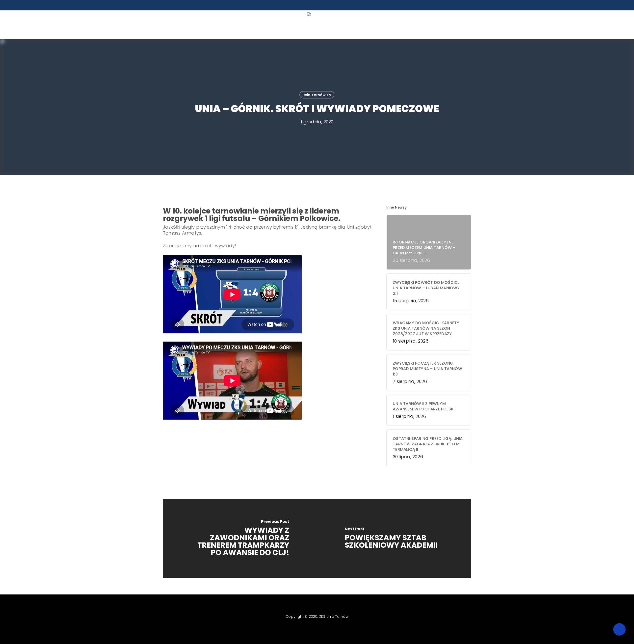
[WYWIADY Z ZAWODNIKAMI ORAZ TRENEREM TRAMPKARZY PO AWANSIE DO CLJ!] (240, 538)
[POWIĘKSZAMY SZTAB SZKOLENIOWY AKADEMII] (394, 538)
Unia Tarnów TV (317, 94)
